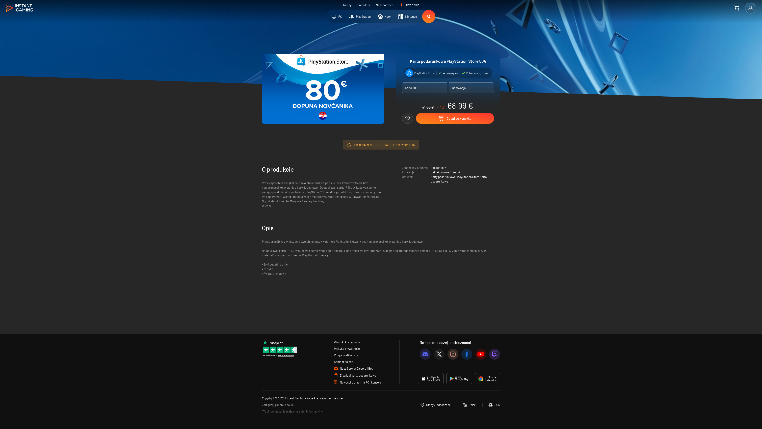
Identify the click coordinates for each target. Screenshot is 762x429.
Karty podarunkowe (443, 177)
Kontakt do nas (343, 361)
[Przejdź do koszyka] (736, 8)
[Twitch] (494, 354)
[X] (439, 354)
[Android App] (459, 378)
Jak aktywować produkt (446, 172)
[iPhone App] (431, 378)
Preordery (363, 5)
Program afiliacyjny (346, 355)
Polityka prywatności (347, 348)
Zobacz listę (438, 167)
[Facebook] (466, 354)
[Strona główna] (19, 8)
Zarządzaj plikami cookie (278, 405)
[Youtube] (480, 354)
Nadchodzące (385, 5)
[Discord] (425, 354)
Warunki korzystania (347, 342)
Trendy (347, 5)
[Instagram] (452, 354)
